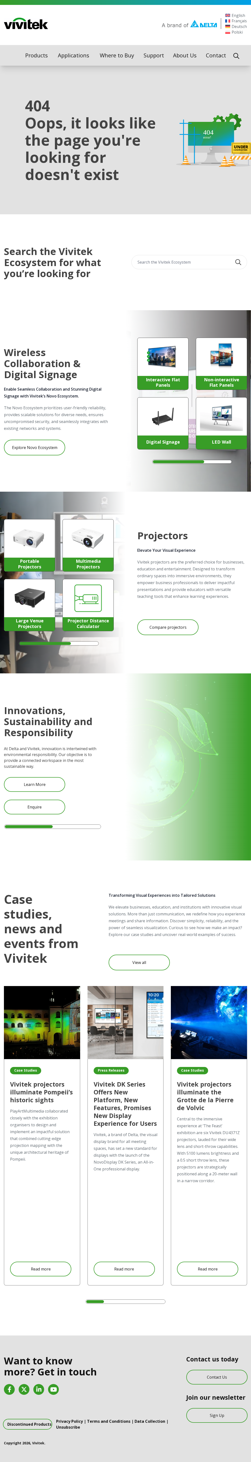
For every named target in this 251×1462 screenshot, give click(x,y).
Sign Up (217, 1415)
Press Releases (111, 1070)
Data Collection (150, 1421)
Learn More (35, 784)
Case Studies (25, 1070)
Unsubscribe (68, 1427)
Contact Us (217, 1377)
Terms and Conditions (108, 1421)
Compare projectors (168, 627)
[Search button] (238, 262)
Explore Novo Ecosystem (34, 447)
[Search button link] (236, 55)
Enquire (34, 807)
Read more (41, 1269)
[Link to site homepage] (26, 23)
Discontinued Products (29, 1424)
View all (139, 962)
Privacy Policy (69, 1421)
